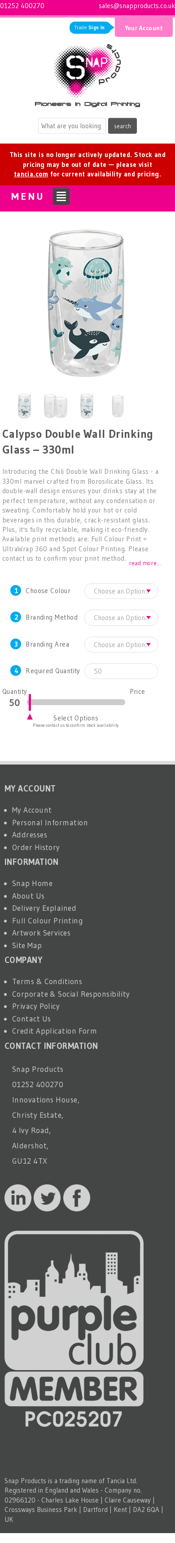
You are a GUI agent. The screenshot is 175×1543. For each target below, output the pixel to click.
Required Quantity (53, 670)
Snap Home (32, 883)
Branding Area (47, 644)
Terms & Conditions (47, 981)
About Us (28, 895)
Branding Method (52, 617)
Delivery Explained (44, 908)
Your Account (144, 27)
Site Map (27, 945)
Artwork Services (41, 932)
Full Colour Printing (47, 920)
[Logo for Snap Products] (87, 73)
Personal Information (50, 822)
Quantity (14, 691)
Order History (36, 847)
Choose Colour (48, 590)
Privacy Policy (36, 1006)
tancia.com (31, 174)
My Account (32, 809)
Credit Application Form (54, 1030)
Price (137, 691)
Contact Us (31, 1018)
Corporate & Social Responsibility (71, 994)
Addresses (29, 834)
